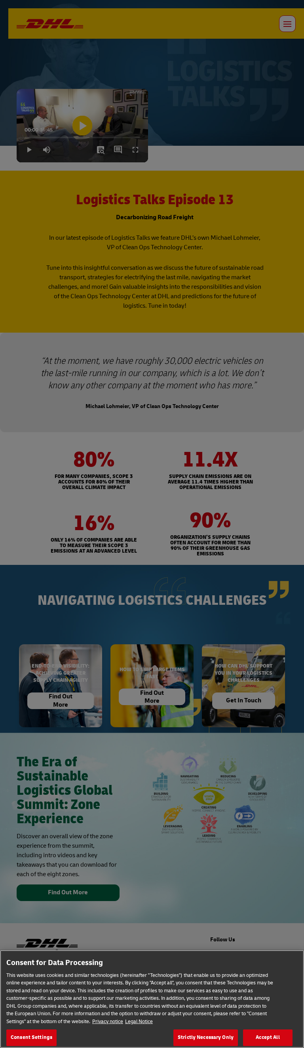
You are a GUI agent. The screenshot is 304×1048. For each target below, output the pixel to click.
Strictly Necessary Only (206, 1037)
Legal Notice (139, 1021)
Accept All (267, 1037)
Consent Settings (31, 1037)
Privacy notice (107, 1021)
